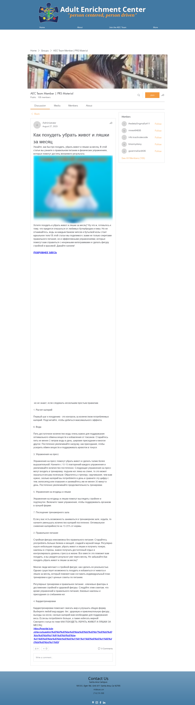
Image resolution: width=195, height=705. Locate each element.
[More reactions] (45, 648)
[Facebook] (100, 702)
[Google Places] (93, 702)
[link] (40, 105)
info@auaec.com (99, 689)
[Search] (138, 95)
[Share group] (163, 95)
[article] (73, 392)
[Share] (111, 123)
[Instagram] (96, 702)
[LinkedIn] (104, 702)
